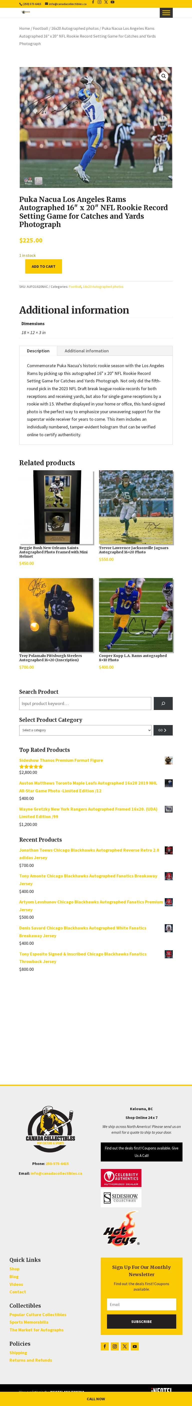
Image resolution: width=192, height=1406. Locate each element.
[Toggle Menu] (166, 13)
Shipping (18, 1352)
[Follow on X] (125, 1346)
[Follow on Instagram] (115, 1346)
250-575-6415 (57, 1163)
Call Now (96, 1398)
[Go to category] (163, 730)
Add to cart (44, 266)
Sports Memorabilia (29, 1322)
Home (24, 28)
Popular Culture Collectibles (38, 1314)
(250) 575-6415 (32, 4)
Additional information (87, 351)
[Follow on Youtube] (135, 1346)
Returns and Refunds (31, 1360)
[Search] (163, 703)
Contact (18, 1292)
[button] (163, 76)
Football (40, 28)
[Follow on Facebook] (105, 1346)
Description (38, 351)
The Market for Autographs (37, 1330)
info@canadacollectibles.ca (56, 1173)
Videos (16, 1284)
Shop (15, 1269)
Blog (14, 1276)
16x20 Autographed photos (75, 28)
